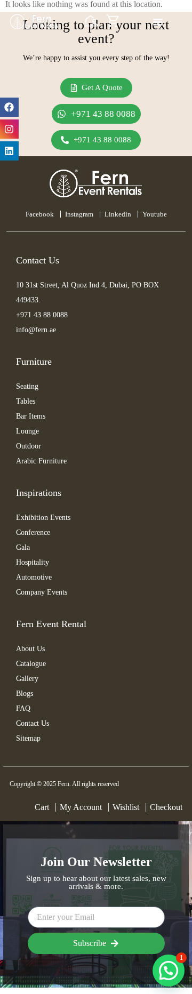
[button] (169, 971)
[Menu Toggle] (158, 22)
